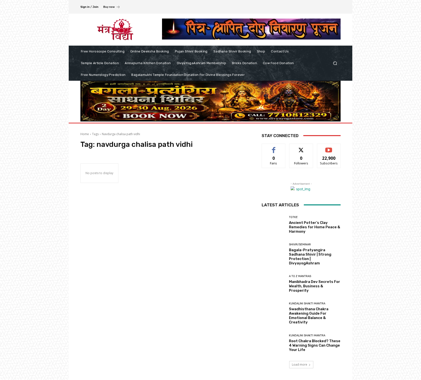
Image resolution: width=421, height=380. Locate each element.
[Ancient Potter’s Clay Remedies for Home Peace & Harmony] (273, 225)
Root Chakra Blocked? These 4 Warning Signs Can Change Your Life (314, 345)
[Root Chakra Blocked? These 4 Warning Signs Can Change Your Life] (273, 343)
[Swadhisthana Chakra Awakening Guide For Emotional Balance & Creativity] (273, 313)
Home (84, 134)
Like (274, 147)
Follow (301, 147)
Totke (293, 217)
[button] (335, 63)
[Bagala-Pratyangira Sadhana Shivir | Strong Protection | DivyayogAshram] (273, 254)
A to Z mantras (300, 276)
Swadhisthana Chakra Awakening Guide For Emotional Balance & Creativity (308, 315)
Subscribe (328, 147)
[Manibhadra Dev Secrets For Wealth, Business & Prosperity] (273, 284)
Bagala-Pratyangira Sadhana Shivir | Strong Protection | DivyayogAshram (310, 256)
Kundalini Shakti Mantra (307, 303)
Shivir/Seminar (300, 244)
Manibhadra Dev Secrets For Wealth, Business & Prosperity (314, 286)
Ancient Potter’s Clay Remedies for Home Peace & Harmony (314, 227)
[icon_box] (111, 7)
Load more (299, 364)
